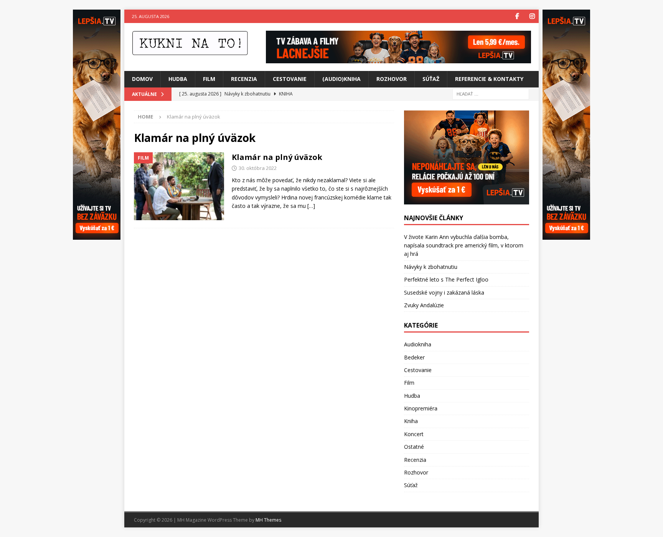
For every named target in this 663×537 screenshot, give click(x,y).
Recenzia (244, 78)
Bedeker (414, 357)
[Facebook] (517, 16)
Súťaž (430, 78)
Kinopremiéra (420, 408)
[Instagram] (532, 16)
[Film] (179, 186)
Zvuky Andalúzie (424, 305)
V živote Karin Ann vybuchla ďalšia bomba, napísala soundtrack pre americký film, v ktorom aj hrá (463, 245)
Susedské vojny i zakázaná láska (444, 292)
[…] (311, 205)
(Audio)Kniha (341, 78)
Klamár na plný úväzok (277, 157)
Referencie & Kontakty (489, 78)
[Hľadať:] (490, 93)
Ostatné (414, 446)
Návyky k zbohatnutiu (430, 266)
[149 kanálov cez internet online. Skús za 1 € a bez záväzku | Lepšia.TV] (398, 59)
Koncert (414, 434)
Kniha (411, 421)
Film (209, 78)
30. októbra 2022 (258, 168)
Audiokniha (417, 344)
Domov (142, 78)
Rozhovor (391, 78)
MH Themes (268, 520)
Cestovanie (290, 78)
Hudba (177, 78)
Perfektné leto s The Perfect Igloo (446, 279)
